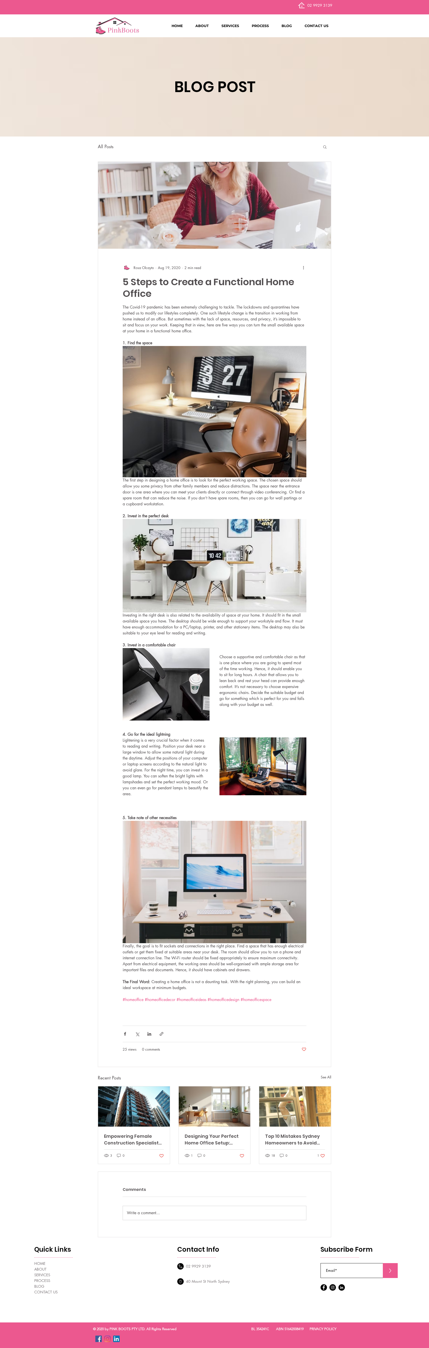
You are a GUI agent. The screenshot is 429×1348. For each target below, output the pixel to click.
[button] (206, 26)
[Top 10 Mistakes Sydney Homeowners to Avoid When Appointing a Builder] (295, 1106)
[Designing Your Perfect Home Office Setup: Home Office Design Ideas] (214, 1106)
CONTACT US (46, 1292)
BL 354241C (260, 1329)
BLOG (39, 1286)
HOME (39, 1263)
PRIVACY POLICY (323, 1329)
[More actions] (303, 268)
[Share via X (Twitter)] (137, 1034)
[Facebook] (324, 1287)
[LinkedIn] (341, 1287)
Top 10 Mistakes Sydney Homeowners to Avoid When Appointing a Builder (292, 1139)
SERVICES (42, 1275)
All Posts (105, 146)
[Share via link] (161, 1034)
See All (326, 1077)
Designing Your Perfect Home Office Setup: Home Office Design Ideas (212, 1139)
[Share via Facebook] (125, 1034)
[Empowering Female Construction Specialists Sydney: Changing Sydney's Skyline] (134, 1106)
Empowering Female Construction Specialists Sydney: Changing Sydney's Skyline (132, 1139)
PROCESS (42, 1280)
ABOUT (40, 1269)
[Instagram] (332, 1287)
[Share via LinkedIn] (149, 1034)
